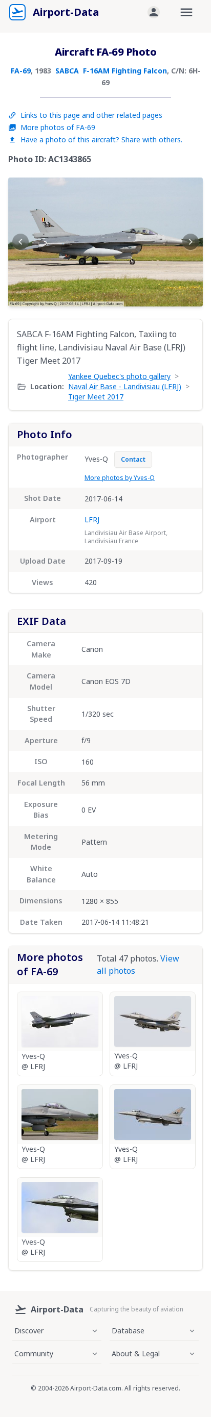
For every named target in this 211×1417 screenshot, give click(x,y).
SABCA (67, 70)
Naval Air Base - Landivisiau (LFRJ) (124, 386)
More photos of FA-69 (57, 127)
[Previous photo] (20, 242)
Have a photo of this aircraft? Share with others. (101, 139)
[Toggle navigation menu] (186, 12)
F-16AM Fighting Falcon (125, 70)
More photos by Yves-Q (120, 477)
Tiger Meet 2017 (95, 396)
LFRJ (92, 519)
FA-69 (21, 70)
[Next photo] (190, 242)
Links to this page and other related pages (91, 115)
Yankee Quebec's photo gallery (119, 376)
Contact (133, 459)
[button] (153, 12)
